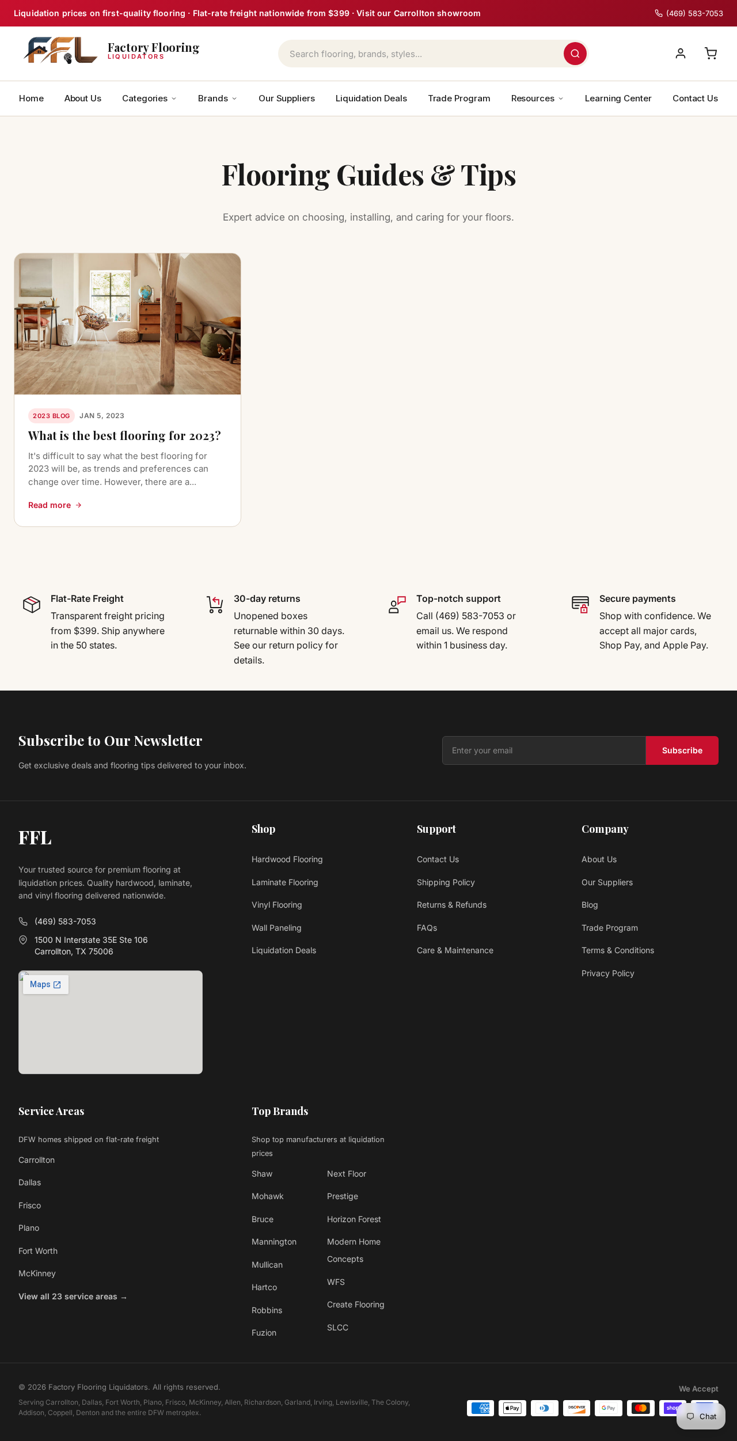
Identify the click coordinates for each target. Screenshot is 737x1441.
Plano (28, 1228)
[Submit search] (575, 53)
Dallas (29, 1182)
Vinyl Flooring (277, 904)
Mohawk (268, 1196)
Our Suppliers (287, 98)
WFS (336, 1282)
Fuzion (264, 1332)
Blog (590, 904)
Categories (145, 98)
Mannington (274, 1241)
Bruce (262, 1219)
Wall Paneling (277, 927)
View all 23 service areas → (73, 1296)
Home (31, 98)
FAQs (427, 927)
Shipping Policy (446, 882)
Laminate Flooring (285, 882)
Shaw (262, 1173)
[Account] (680, 53)
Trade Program (459, 98)
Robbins (267, 1310)
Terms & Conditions (618, 950)
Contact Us (695, 98)
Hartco (264, 1287)
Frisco (29, 1205)
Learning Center (618, 98)
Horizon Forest (354, 1219)
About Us (82, 98)
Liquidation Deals (371, 98)
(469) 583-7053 (65, 921)
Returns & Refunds (452, 904)
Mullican (267, 1264)
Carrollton (36, 1160)
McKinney (37, 1273)
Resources (532, 98)
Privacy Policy (608, 973)
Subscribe (682, 750)
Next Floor (346, 1173)
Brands (213, 98)
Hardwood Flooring (287, 859)
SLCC (337, 1327)
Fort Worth (38, 1251)
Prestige (342, 1196)
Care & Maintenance (455, 950)
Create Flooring (356, 1304)
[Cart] (710, 53)
